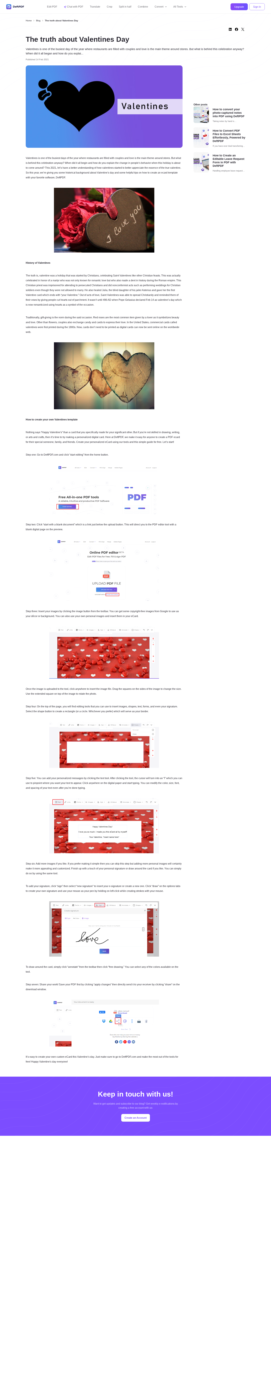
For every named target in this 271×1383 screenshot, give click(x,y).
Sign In (257, 6)
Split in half (125, 6)
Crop (109, 6)
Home (29, 20)
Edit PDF (52, 6)
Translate (95, 6)
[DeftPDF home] (15, 6)
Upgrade (239, 6)
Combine (143, 6)
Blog (38, 20)
